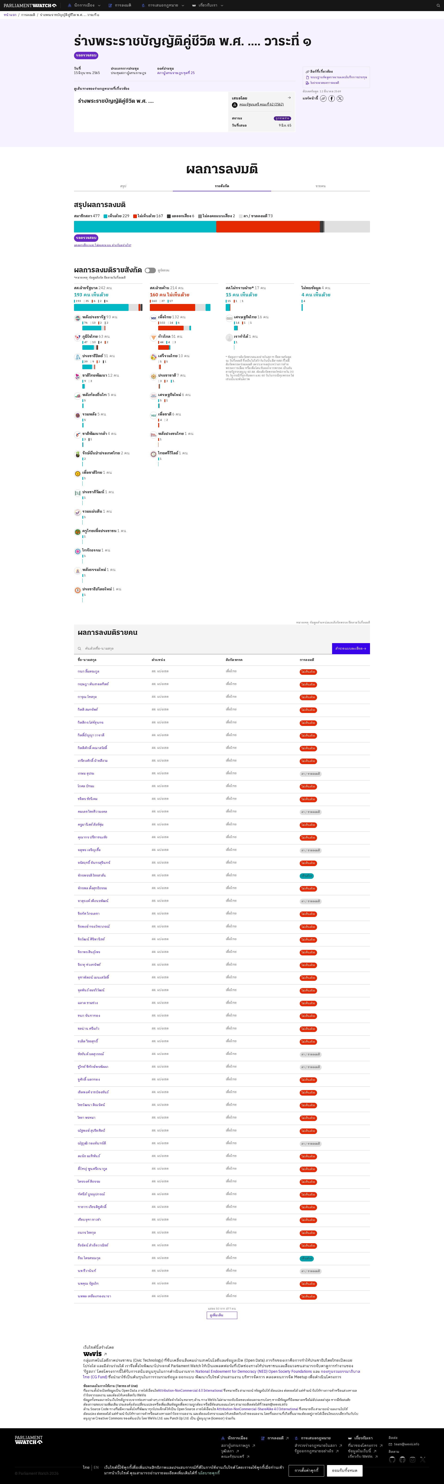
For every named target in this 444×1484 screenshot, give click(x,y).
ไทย (86, 1468)
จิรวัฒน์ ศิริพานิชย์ (91, 939)
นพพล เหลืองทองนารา (94, 1296)
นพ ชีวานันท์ (87, 1270)
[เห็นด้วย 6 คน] (190, 328)
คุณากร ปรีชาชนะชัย (92, 837)
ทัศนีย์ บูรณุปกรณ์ (91, 1194)
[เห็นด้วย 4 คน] (169, 347)
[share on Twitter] (340, 98)
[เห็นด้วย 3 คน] (82, 444)
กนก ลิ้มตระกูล (88, 671)
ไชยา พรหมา (87, 1117)
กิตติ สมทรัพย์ (88, 709)
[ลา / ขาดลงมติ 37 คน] (200, 307)
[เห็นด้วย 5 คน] (82, 405)
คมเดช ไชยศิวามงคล (92, 811)
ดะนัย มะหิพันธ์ (89, 1156)
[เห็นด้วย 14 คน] (235, 328)
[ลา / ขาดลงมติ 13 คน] (103, 328)
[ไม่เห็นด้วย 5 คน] (159, 367)
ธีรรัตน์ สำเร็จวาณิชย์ (93, 1245)
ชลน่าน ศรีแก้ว (88, 1028)
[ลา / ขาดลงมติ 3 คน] (170, 347)
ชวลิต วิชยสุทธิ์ (88, 1041)
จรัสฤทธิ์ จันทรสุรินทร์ (94, 862)
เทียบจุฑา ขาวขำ (89, 1219)
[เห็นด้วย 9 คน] (83, 386)
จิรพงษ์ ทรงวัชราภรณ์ (94, 926)
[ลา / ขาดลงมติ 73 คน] (347, 226)
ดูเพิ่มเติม (216, 1315)
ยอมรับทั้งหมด (345, 1471)
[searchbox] (203, 648)
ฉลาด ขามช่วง (88, 1003)
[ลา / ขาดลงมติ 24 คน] (187, 328)
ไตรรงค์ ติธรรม (89, 1181)
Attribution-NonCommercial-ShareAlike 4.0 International (257, 1409)
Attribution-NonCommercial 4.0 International (190, 1390)
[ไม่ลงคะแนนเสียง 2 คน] (324, 226)
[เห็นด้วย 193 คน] (101, 307)
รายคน (321, 186)
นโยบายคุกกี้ (209, 1473)
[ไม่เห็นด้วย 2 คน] (94, 367)
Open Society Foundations (290, 1372)
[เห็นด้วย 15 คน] (228, 307)
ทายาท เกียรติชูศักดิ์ (92, 1207)
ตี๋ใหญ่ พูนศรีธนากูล (92, 1168)
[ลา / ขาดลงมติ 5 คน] (158, 367)
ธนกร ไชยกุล (87, 1232)
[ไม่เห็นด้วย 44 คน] (163, 347)
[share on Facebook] (331, 98)
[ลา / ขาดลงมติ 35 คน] (134, 307)
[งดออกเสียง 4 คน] (96, 347)
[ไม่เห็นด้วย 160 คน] (172, 307)
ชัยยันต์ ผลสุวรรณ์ (91, 1054)
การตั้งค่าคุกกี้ (306, 1471)
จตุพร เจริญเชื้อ (89, 850)
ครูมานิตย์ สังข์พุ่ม (90, 824)
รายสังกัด (222, 186)
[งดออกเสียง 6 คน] (322, 226)
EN (96, 1468)
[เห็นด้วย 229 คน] (145, 226)
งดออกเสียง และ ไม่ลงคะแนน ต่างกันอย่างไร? (102, 245)
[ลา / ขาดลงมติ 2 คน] (159, 425)
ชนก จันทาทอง (89, 1015)
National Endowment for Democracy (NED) (231, 1372)
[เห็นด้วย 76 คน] (91, 328)
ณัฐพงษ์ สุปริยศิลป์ (91, 1130)
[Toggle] (150, 270)
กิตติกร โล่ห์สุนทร (90, 722)
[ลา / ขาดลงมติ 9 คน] (93, 367)
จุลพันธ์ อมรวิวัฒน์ (91, 990)
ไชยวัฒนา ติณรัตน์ (91, 1105)
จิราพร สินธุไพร (89, 952)
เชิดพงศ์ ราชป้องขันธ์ (93, 1092)
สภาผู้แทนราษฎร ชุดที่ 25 (175, 73)
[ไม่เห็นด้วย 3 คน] (159, 386)
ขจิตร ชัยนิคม (88, 799)
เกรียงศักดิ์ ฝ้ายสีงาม (93, 760)
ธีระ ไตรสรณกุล (89, 1258)
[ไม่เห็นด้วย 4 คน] (158, 425)
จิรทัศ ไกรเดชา (88, 913)
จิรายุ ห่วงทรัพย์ (89, 964)
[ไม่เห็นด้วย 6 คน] (139, 307)
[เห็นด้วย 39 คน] (87, 367)
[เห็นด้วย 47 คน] (88, 347)
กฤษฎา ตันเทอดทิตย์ (93, 684)
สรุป (123, 186)
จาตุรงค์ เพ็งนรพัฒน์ (93, 901)
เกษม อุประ (86, 773)
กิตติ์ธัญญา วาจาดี (91, 735)
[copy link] (323, 98)
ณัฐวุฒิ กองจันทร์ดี (92, 1143)
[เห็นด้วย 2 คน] (82, 464)
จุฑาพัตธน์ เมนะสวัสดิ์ (93, 977)
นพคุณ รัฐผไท (88, 1283)
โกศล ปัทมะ (86, 786)
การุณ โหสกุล (87, 697)
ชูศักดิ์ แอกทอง (89, 1079)
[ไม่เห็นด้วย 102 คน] (171, 328)
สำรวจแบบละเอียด (349, 649)
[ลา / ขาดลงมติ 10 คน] (95, 347)
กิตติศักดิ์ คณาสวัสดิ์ (92, 748)
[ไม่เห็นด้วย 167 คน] (268, 226)
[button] (108, 297)
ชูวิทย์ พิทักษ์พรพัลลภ (93, 1066)
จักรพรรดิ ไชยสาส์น (92, 875)
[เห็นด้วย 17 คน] (208, 307)
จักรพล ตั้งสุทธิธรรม (92, 888)
